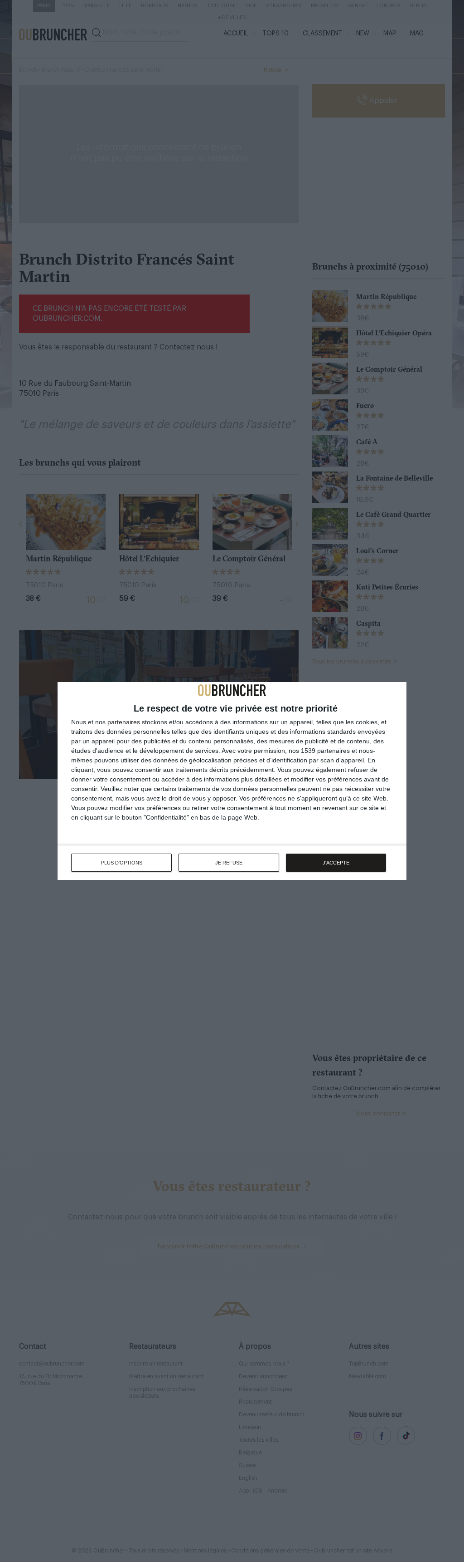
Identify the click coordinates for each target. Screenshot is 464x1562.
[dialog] (232, 781)
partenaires (123, 722)
